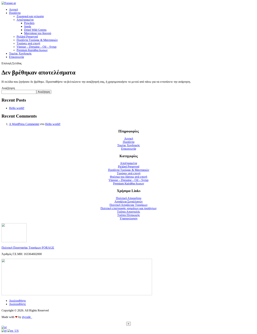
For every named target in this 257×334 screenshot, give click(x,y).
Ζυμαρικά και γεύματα (30, 16)
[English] (13, 330)
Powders (29, 23)
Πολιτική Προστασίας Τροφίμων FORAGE (28, 247)
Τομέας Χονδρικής (20, 53)
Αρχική (13, 9)
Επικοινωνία (16, 56)
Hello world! (16, 108)
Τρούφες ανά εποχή (28, 43)
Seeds (27, 26)
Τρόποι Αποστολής (128, 211)
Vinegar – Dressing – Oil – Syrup (36, 46)
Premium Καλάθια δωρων (32, 50)
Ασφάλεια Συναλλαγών (128, 201)
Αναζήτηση (8, 88)
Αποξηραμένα (25, 19)
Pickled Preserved (27, 36)
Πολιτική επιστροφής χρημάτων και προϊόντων (128, 208)
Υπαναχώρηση (128, 218)
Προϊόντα (15, 12)
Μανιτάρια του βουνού (37, 33)
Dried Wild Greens (35, 29)
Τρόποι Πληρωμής (128, 215)
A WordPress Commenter (24, 124)
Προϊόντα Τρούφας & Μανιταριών (37, 40)
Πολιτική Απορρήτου (128, 198)
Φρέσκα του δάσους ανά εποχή (128, 176)
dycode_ (27, 317)
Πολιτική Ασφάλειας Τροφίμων (128, 204)
